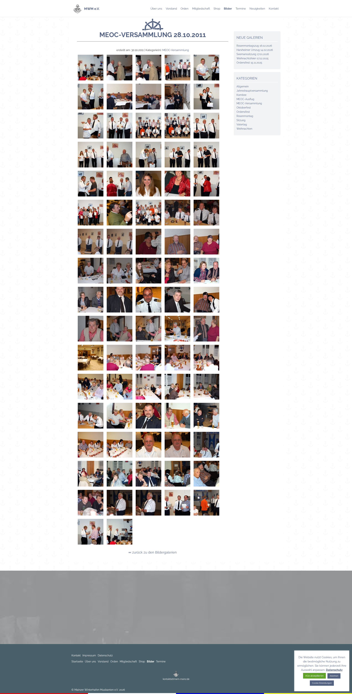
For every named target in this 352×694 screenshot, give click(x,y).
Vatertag (241, 124)
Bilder (228, 8)
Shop (217, 8)
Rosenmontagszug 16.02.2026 (254, 45)
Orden (184, 8)
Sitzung (240, 120)
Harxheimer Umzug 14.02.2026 (254, 49)
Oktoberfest (243, 107)
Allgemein (242, 86)
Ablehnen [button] (334, 676)
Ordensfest (243, 111)
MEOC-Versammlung (175, 50)
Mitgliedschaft (201, 8)
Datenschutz (105, 655)
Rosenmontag (244, 116)
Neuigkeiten (257, 8)
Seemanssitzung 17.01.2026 (252, 54)
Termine (241, 8)
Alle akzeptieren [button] (314, 675)
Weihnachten (244, 128)
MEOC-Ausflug (245, 99)
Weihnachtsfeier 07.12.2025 (252, 58)
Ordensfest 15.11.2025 (249, 62)
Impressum (89, 655)
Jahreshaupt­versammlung (252, 90)
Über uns (156, 8)
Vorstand (171, 8)
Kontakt (274, 8)
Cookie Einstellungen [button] (322, 683)
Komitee (241, 94)
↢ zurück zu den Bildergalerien (153, 552)
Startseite (77, 661)
